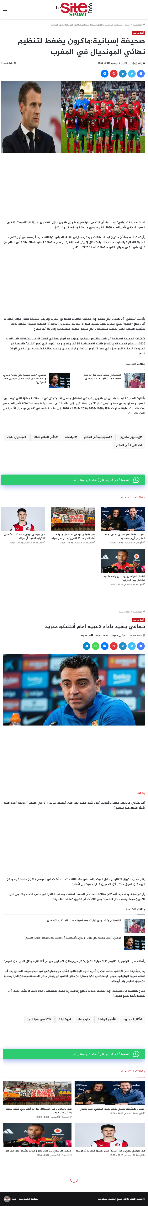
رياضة (127, 25)
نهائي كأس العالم (128, 445)
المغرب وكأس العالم (97, 437)
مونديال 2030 (15, 437)
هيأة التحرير (10, 1199)
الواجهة (70, 437)
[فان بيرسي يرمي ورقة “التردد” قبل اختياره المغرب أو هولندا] (23, 519)
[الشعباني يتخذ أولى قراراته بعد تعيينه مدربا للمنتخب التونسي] (134, 380)
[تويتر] (132, 74)
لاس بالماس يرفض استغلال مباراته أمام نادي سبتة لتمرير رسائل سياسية (73, 536)
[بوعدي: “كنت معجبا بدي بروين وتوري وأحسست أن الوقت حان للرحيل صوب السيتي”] (59, 380)
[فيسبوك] (141, 74)
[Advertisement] (73, 186)
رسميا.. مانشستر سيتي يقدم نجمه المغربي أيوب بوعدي (124, 536)
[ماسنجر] (104, 74)
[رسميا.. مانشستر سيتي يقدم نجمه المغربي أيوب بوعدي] (123, 519)
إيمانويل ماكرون (130, 437)
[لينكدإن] (123, 74)
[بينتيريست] (114, 74)
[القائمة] (5, 11)
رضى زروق (137, 63)
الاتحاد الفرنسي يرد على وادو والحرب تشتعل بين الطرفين (124, 578)
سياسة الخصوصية (28, 1199)
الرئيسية (138, 25)
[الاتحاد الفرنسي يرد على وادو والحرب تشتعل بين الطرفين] (123, 561)
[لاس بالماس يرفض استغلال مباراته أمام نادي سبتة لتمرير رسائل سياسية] (73, 519)
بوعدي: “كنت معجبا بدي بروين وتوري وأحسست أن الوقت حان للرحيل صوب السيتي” (24, 379)
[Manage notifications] (7, 1199)
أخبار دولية (138, 33)
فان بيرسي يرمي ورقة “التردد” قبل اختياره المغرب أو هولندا (24, 536)
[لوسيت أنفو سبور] (74, 10)
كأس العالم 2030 (45, 437)
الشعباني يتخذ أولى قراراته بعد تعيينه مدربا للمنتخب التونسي (102, 377)
